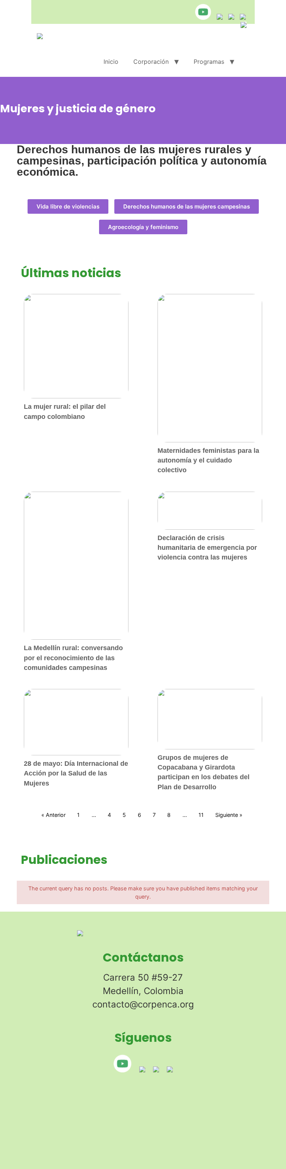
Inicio (111, 61)
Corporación (151, 61)
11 (201, 815)
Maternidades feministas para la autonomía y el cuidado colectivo (208, 460)
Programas (209, 61)
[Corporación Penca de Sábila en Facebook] (229, 17)
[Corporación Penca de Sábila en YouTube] (201, 17)
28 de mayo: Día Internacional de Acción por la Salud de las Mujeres (76, 773)
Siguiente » (228, 815)
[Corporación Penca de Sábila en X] (241, 17)
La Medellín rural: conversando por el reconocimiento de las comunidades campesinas (73, 657)
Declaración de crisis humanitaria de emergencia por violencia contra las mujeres (207, 547)
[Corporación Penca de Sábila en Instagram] (218, 17)
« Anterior (53, 815)
